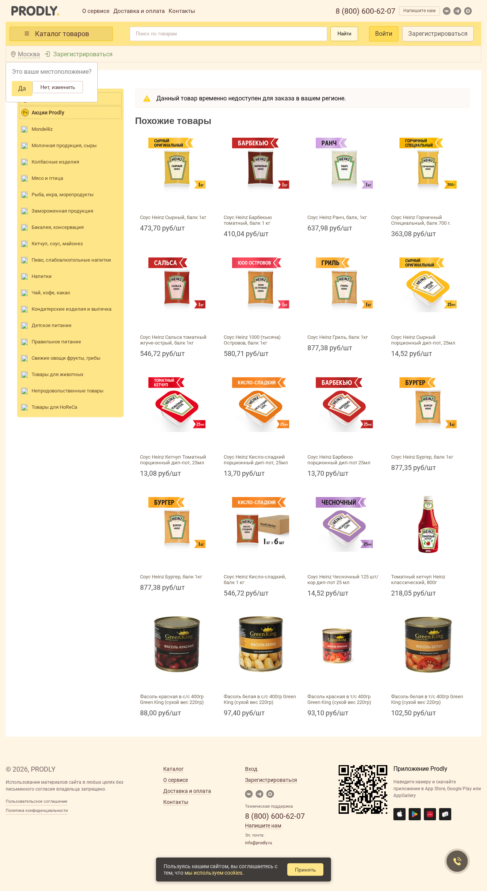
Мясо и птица (47, 178)
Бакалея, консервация (58, 227)
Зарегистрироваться (438, 33)
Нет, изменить (57, 87)
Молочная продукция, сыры (64, 145)
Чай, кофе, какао (51, 292)
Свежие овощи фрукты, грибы (66, 358)
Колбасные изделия (55, 162)
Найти (344, 34)
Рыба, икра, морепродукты (63, 194)
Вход (251, 769)
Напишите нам (419, 10)
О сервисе (96, 11)
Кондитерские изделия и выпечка (71, 309)
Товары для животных (57, 374)
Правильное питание (56, 342)
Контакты (182, 11)
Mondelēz (42, 129)
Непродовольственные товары (67, 391)
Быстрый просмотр (177, 202)
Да (22, 88)
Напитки (42, 276)
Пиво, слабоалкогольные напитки (71, 260)
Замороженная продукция (62, 211)
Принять (305, 870)
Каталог (173, 769)
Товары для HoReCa (54, 407)
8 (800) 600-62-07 (365, 11)
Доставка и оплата (139, 11)
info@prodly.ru (258, 842)
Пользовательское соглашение (36, 801)
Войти (383, 33)
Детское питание (52, 325)
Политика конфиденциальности (37, 810)
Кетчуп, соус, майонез (57, 243)
